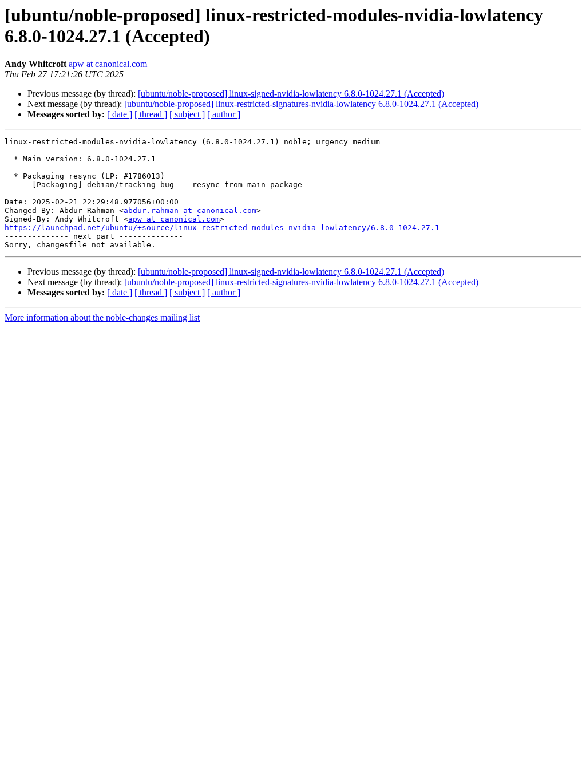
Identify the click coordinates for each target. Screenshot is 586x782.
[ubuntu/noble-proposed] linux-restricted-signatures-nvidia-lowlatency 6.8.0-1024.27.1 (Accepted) (301, 104)
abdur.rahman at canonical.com (190, 210)
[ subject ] (187, 114)
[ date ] (119, 114)
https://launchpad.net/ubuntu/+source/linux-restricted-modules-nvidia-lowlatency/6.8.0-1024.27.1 (222, 227)
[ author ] (223, 114)
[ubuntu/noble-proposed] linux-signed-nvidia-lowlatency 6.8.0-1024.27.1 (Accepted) (291, 93)
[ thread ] (150, 114)
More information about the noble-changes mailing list (102, 317)
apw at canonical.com (108, 64)
